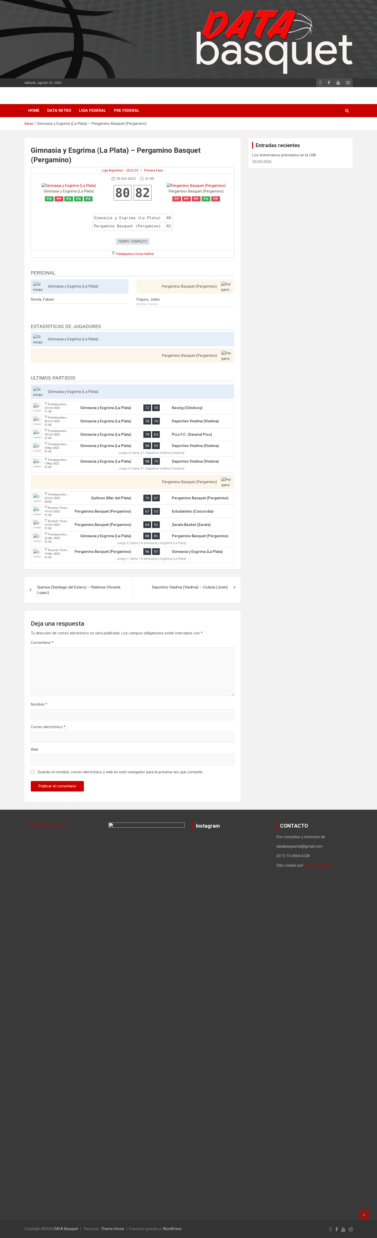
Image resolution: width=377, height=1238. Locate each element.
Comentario (42, 642)
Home (33, 110)
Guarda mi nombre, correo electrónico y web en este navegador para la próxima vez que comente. (120, 772)
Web (34, 749)
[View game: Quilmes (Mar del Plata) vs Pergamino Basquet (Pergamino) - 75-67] (132, 498)
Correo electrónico (48, 727)
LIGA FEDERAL (92, 110)
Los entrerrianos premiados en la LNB (284, 155)
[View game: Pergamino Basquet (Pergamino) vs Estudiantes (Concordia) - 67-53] (132, 511)
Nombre (39, 704)
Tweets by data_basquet (45, 825)
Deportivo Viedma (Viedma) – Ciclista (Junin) (190, 587)
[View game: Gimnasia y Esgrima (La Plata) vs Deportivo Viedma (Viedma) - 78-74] (132, 421)
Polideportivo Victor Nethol (135, 254)
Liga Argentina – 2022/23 (120, 170)
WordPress (172, 1228)
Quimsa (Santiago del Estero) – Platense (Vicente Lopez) (79, 590)
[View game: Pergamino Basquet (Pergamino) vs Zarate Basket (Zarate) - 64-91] (132, 524)
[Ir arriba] (364, 1215)
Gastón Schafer (317, 865)
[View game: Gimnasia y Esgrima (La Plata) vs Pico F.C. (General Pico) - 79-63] (132, 434)
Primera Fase (153, 170)
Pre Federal (127, 110)
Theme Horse (112, 1228)
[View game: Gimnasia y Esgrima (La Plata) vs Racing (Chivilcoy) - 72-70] (132, 407)
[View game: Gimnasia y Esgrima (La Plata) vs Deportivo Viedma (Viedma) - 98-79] (132, 464)
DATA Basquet (66, 1228)
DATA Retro (59, 110)
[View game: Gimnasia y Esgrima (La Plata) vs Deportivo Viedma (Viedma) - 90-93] (132, 449)
